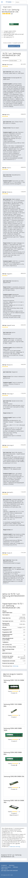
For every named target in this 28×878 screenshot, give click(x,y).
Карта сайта (4, 869)
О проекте (4, 865)
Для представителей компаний (9, 870)
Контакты (11, 865)
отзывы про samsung (14, 846)
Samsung (15, 666)
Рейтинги (15, 867)
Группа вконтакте (6, 867)
